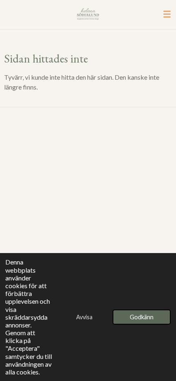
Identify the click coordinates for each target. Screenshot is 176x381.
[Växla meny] (167, 14)
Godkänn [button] (141, 317)
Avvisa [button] (84, 317)
